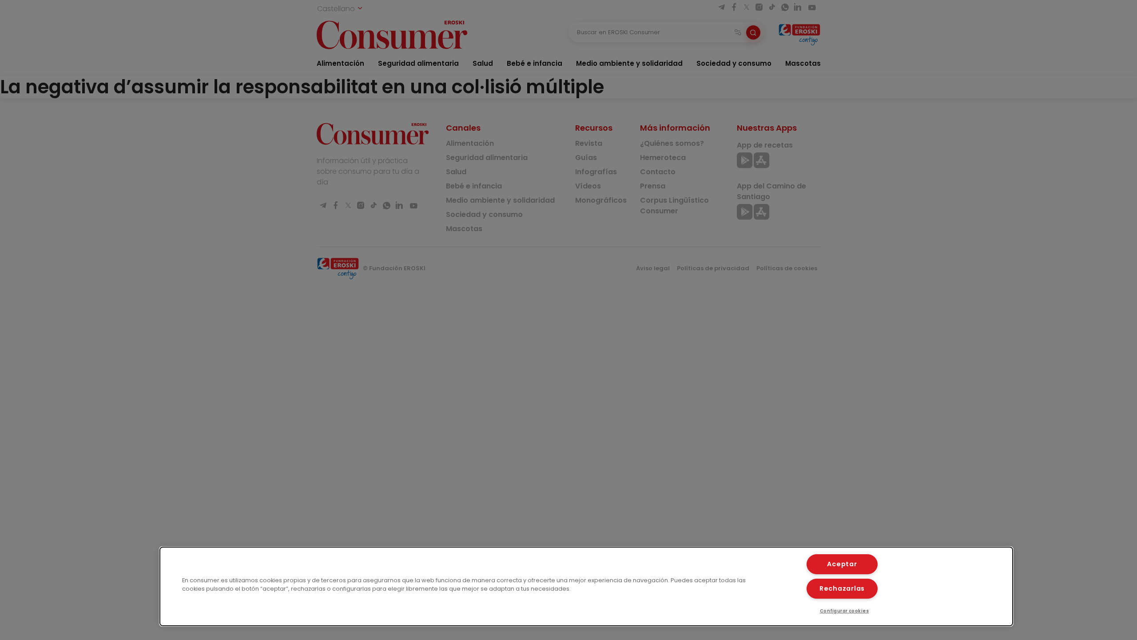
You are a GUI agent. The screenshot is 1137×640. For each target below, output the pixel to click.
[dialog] (586, 586)
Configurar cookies (844, 611)
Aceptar (842, 564)
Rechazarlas (842, 588)
